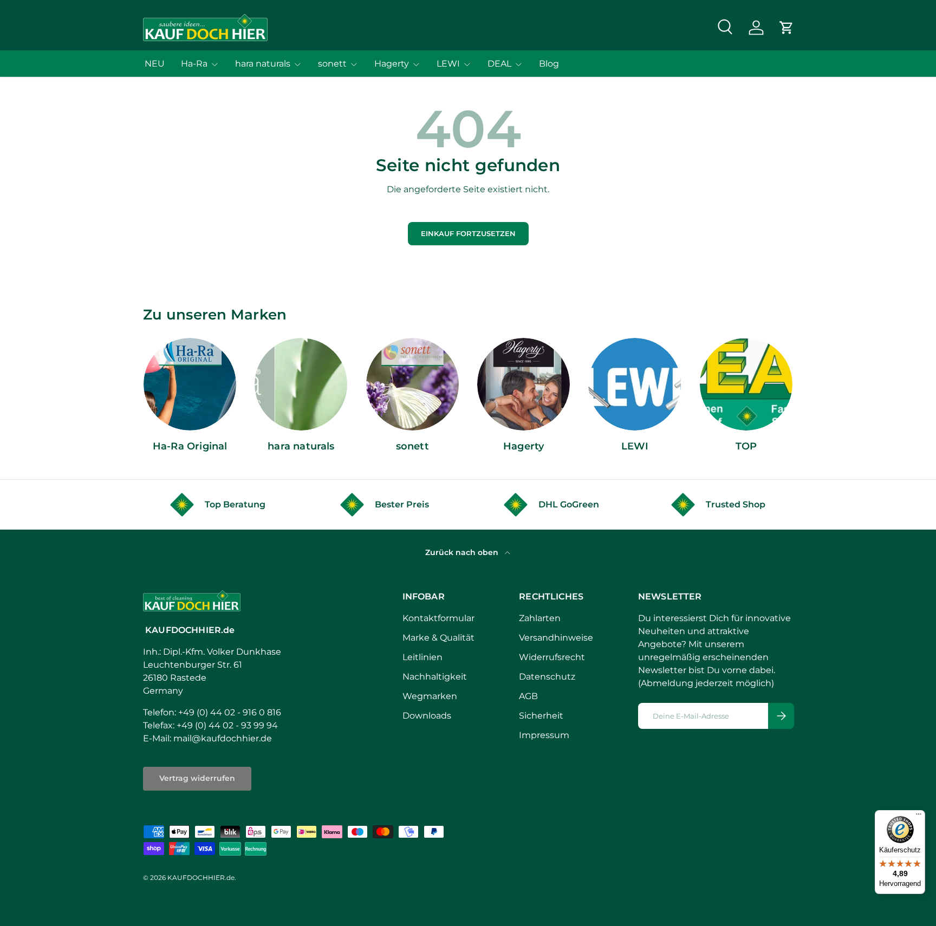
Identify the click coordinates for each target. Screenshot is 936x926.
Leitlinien (422, 657)
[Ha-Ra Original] (190, 384)
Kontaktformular (438, 618)
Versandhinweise (556, 637)
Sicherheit (541, 715)
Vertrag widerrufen (197, 778)
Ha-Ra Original (190, 446)
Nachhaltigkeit (434, 676)
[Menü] (918, 816)
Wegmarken (429, 696)
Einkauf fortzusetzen (468, 234)
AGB (528, 696)
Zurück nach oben (462, 552)
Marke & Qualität (438, 637)
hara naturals (262, 63)
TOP (746, 446)
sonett (332, 63)
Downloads (426, 715)
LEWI (448, 63)
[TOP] (746, 384)
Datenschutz (547, 676)
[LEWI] (634, 384)
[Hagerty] (523, 384)
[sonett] (412, 384)
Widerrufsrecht (552, 657)
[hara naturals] (301, 384)
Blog (549, 63)
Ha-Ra (194, 63)
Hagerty (391, 63)
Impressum (544, 735)
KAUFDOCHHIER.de (201, 877)
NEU (155, 63)
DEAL (499, 63)
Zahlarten (540, 618)
